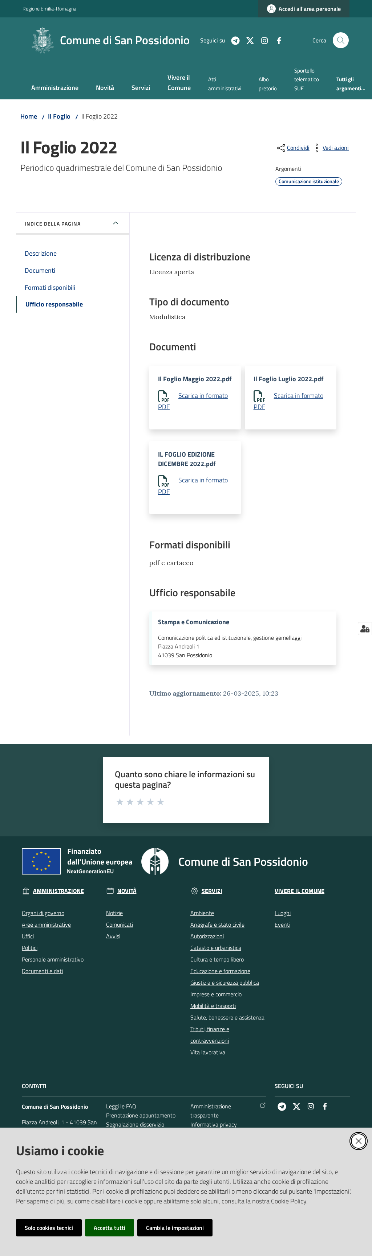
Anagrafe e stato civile (217, 924)
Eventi (282, 924)
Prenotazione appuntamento (140, 1115)
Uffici (28, 936)
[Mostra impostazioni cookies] (365, 628)
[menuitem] (55, 88)
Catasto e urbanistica (215, 947)
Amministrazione (58, 891)
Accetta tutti (109, 1227)
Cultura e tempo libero (217, 959)
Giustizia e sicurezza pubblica (224, 982)
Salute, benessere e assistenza (227, 1017)
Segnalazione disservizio (135, 1124)
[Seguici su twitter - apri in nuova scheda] (247, 40)
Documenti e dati (42, 971)
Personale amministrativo (53, 959)
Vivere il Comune (299, 891)
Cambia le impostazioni (175, 1227)
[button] (340, 40)
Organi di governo (43, 913)
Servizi (212, 891)
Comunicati (119, 924)
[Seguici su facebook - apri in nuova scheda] (276, 40)
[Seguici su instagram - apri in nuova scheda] (261, 40)
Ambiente (202, 913)
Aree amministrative (46, 924)
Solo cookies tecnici (49, 1227)
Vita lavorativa (207, 1052)
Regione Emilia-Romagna (49, 8)
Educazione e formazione (220, 971)
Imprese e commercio (216, 994)
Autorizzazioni (207, 936)
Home (28, 116)
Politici (29, 947)
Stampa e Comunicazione (193, 622)
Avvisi (113, 936)
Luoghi (283, 913)
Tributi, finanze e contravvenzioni (209, 1035)
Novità (127, 891)
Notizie (114, 913)
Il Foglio (59, 116)
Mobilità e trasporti (213, 1005)
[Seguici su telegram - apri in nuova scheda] (232, 40)
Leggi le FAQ (121, 1106)
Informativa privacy (213, 1124)
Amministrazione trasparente (210, 1111)
